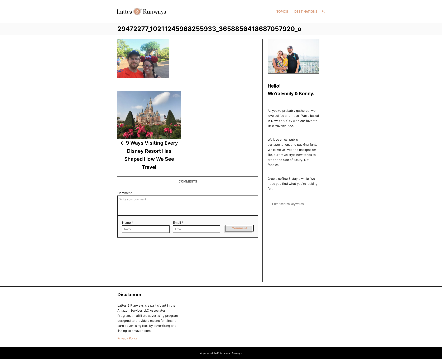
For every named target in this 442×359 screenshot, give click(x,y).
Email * (178, 222)
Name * (127, 222)
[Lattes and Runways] (141, 11)
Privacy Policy (127, 338)
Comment (124, 193)
